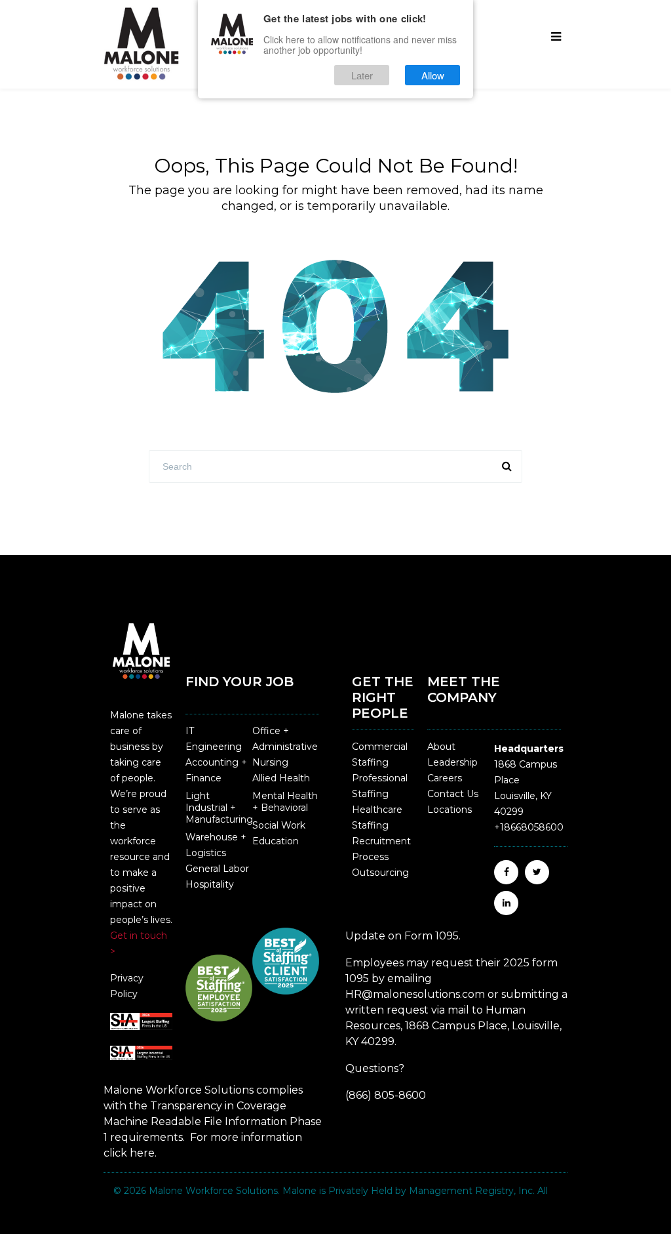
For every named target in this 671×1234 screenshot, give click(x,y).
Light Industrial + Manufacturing (219, 807)
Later (362, 75)
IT (189, 731)
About (441, 746)
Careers (444, 778)
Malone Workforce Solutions (213, 1191)
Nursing (270, 762)
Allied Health (281, 778)
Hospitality (209, 884)
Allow (432, 75)
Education (275, 841)
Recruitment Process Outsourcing (381, 856)
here (142, 1153)
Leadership (452, 762)
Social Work (278, 825)
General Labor (217, 868)
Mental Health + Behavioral (285, 801)
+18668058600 (529, 827)
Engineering (213, 746)
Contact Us (452, 794)
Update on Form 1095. (403, 936)
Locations (449, 809)
